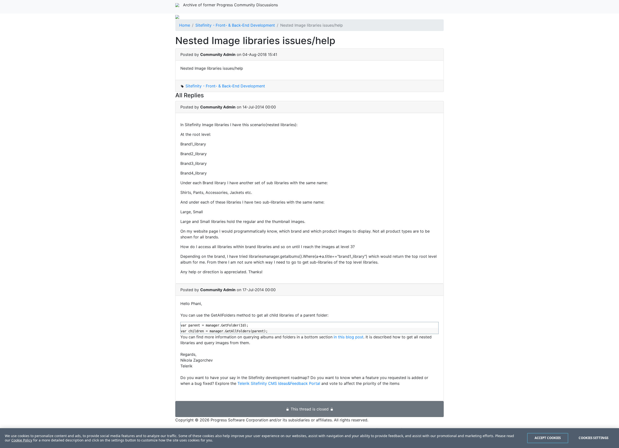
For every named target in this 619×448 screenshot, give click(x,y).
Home (184, 25)
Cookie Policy (21, 440)
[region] (309, 438)
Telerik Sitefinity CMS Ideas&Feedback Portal (278, 383)
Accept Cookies (548, 438)
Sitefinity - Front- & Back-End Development (235, 25)
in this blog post (348, 336)
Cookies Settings (593, 438)
